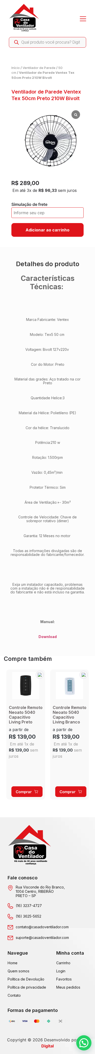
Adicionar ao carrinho (47, 229)
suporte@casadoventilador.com (42, 937)
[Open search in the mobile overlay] (47, 42)
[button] (40, 675)
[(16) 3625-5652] (10, 916)
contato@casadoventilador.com (42, 927)
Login (60, 971)
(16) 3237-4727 (29, 905)
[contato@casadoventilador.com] (10, 927)
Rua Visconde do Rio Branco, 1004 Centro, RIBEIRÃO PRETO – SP (40, 891)
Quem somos (18, 971)
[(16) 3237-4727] (10, 906)
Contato (14, 995)
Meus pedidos (68, 987)
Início (15, 68)
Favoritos (64, 979)
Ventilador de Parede (39, 68)
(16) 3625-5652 (28, 916)
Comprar (24, 791)
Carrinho (63, 963)
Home (12, 963)
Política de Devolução (26, 979)
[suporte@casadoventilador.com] (10, 938)
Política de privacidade (27, 987)
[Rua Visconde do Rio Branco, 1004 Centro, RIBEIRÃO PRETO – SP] (10, 888)
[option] (25, 734)
